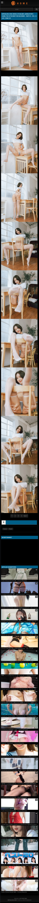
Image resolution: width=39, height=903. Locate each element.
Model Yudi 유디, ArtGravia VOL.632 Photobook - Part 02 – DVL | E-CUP (19, 689)
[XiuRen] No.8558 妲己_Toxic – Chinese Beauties (14, 729)
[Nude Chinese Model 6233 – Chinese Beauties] (19, 790)
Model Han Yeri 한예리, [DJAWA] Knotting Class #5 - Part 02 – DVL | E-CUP (19, 851)
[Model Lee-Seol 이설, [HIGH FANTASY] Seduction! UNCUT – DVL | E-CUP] (19, 628)
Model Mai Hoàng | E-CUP (8, 838)
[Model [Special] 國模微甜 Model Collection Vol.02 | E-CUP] (19, 655)
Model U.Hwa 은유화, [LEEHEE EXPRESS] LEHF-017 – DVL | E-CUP (19, 608)
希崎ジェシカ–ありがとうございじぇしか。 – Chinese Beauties (18, 675)
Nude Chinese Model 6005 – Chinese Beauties (14, 811)
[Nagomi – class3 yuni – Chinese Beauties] (19, 736)
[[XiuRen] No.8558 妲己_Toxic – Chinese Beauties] (19, 723)
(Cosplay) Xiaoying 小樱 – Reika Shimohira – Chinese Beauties (18, 594)
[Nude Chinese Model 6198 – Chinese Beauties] (19, 574)
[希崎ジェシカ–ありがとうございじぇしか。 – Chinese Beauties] (19, 668)
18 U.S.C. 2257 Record (20, 898)
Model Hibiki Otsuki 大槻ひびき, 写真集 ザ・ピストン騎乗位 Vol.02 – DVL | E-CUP (19, 702)
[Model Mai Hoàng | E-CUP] (19, 831)
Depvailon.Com (19, 3)
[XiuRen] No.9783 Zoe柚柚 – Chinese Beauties (14, 878)
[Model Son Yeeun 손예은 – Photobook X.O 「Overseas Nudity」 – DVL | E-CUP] (19, 709)
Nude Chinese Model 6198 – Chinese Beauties (14, 581)
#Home (16, 9)
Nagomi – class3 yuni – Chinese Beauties (12, 743)
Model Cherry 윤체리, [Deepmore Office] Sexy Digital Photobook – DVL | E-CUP (19, 824)
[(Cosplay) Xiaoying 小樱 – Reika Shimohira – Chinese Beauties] (19, 587)
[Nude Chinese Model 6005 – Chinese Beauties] (19, 804)
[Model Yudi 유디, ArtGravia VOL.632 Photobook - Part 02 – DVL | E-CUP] (19, 682)
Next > (26, 516)
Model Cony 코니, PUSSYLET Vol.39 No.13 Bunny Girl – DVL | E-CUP (19, 621)
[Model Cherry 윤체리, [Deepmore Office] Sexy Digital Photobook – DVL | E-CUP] (19, 817)
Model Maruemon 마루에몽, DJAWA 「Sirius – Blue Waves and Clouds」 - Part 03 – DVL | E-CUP (19, 770)
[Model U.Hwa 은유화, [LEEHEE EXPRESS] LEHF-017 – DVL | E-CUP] (19, 601)
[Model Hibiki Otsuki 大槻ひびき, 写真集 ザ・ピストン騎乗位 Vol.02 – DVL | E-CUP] (19, 696)
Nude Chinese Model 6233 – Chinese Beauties (14, 797)
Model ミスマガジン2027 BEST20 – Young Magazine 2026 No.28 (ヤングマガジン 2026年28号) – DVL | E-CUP (19, 865)
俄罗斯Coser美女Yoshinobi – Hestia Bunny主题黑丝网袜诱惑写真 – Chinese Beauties (19, 784)
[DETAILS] (4, 522)
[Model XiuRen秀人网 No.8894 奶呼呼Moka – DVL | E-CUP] (19, 641)
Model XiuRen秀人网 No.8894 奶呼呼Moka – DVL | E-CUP (17, 648)
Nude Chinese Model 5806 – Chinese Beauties (14, 892)
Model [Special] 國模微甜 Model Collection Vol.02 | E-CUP (17, 662)
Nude (10, 529)
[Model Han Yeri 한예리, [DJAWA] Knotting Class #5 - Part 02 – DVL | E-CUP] (19, 844)
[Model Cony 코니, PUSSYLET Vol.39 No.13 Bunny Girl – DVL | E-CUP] (19, 614)
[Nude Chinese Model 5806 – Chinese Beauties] (19, 885)
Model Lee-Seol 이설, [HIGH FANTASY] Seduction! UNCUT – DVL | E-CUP (19, 635)
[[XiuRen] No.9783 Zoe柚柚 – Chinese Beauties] (19, 871)
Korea (5, 529)
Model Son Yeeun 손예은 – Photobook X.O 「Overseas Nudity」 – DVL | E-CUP (19, 716)
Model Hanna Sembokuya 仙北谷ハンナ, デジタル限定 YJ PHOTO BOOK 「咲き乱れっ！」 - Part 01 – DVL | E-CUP (19, 757)
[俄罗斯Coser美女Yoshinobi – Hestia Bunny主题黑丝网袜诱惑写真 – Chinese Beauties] (19, 777)
